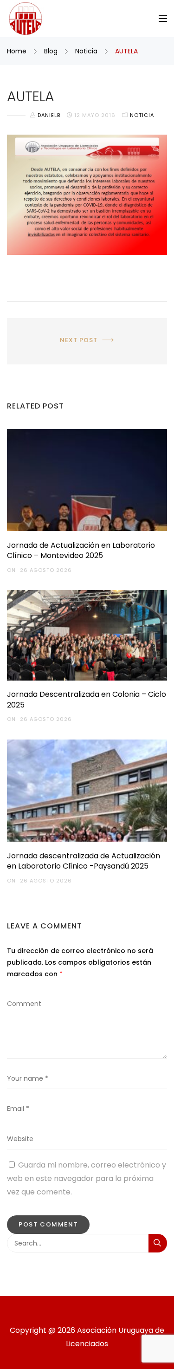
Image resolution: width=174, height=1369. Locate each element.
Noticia (86, 51)
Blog (51, 51)
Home (17, 51)
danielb (50, 115)
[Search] (157, 1243)
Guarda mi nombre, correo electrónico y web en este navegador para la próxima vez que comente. (86, 1178)
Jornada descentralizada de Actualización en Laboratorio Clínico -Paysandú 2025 (83, 860)
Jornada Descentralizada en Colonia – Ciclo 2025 (86, 699)
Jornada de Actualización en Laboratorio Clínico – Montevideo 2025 (81, 550)
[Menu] (163, 18)
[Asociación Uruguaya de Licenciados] (25, 18)
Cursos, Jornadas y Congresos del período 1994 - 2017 (87, 336)
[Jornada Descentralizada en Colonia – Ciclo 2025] (87, 635)
